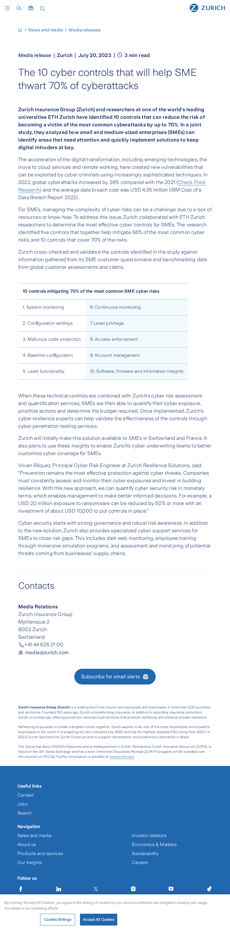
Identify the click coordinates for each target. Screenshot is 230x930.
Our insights (29, 862)
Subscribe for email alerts (110, 676)
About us (26, 844)
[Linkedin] (59, 889)
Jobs (22, 804)
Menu (8, 8)
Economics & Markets (154, 844)
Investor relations (149, 835)
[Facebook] (20, 889)
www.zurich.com (122, 757)
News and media (34, 835)
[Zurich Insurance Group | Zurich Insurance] (22, 30)
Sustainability (145, 853)
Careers (140, 862)
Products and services (40, 853)
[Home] (207, 7)
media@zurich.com (47, 652)
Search (24, 813)
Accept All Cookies (98, 919)
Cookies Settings (57, 919)
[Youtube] (171, 889)
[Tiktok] (209, 889)
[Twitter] (95, 889)
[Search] (42, 8)
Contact (25, 795)
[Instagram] (133, 889)
